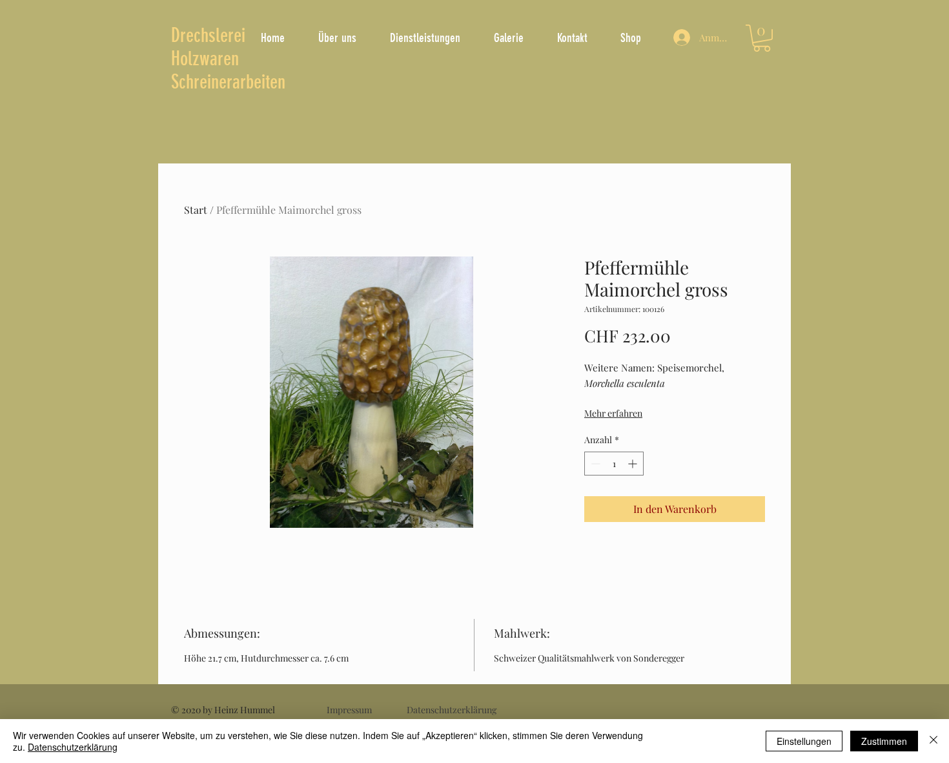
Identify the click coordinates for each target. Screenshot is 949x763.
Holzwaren (205, 58)
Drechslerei (208, 35)
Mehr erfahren (613, 413)
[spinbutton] (614, 463)
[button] (762, 38)
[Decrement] (594, 463)
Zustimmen (884, 741)
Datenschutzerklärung (72, 746)
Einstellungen (804, 741)
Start (195, 209)
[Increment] (634, 463)
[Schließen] (933, 741)
